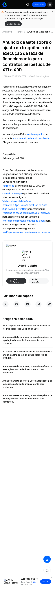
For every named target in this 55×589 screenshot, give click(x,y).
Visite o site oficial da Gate (16, 201)
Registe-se (8, 185)
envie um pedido (35, 134)
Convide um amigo (12, 193)
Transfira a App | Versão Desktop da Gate (24, 205)
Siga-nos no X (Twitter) (14, 208)
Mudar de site (13, 24)
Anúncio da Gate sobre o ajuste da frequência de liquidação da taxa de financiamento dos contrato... (27, 340)
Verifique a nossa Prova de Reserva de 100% (26, 232)
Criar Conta (39, 4)
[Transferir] (47, 559)
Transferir (46, 581)
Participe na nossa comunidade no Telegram (26, 212)
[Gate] (4, 4)
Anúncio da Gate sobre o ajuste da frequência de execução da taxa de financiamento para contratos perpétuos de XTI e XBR (39, 31)
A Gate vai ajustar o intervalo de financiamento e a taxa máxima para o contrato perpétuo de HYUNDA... (27, 354)
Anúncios (7, 31)
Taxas (19, 31)
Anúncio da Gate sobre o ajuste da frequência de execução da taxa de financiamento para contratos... (27, 369)
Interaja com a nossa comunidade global (23, 220)
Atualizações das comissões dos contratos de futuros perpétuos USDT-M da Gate (26, 327)
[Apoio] (47, 570)
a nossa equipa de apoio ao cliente (31, 138)
